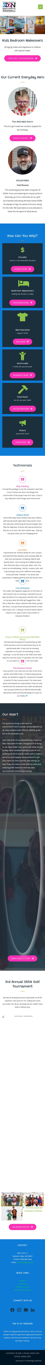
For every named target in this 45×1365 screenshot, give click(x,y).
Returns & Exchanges (22, 1290)
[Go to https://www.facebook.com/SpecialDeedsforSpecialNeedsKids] (22, 423)
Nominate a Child (22, 1287)
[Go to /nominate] (22, 356)
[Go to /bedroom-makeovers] (22, 283)
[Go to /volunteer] (22, 389)
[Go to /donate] (22, 250)
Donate (22, 1280)
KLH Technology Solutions (31, 1360)
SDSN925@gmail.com (25, 1262)
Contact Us (22, 1284)
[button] (6, 28)
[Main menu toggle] (40, 6)
